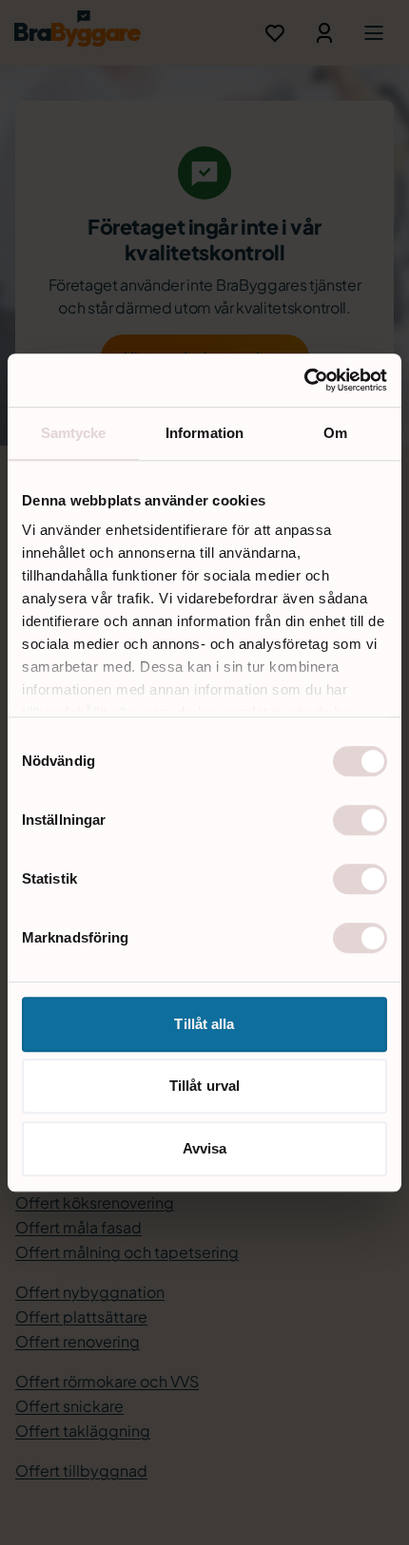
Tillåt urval (204, 1086)
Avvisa (205, 1148)
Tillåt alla (204, 1024)
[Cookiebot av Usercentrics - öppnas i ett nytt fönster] (304, 380)
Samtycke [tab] (74, 433)
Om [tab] (335, 433)
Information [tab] (204, 433)
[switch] (360, 820)
